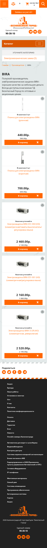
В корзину (23, 142)
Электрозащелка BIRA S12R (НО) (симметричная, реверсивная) (23, 332)
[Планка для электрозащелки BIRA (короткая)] (23, 157)
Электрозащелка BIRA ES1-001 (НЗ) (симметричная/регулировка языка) (23, 279)
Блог (9, 429)
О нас (9, 403)
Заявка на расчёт (23, 12)
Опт (8, 399)
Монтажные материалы (17, 478)
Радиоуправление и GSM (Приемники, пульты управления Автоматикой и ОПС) (24, 463)
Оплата (10, 417)
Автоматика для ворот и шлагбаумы (22, 443)
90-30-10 (10, 33)
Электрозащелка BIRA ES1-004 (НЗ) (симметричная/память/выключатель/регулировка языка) (23, 227)
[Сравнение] (42, 105)
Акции (10, 384)
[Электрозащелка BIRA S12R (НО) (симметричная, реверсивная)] (23, 317)
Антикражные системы (16, 494)
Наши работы (12, 392)
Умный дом (12, 482)
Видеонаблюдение (15, 447)
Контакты (11, 407)
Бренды (10, 388)
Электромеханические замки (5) (20, 58)
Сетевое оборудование (16, 468)
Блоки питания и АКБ (16, 458)
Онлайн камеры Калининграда (20, 437)
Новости (10, 433)
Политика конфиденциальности (20, 411)
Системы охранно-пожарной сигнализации (25, 454)
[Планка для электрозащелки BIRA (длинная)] (23, 104)
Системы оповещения (16, 486)
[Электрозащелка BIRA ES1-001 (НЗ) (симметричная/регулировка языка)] (23, 264)
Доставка (11, 421)
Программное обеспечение (18, 490)
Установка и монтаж (15, 396)
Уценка (10, 498)
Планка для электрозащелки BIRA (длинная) (24, 119)
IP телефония (12, 472)
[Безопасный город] (23, 21)
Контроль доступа (14, 450)
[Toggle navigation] (4, 4)
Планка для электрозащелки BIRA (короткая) (24, 172)
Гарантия (11, 425)
